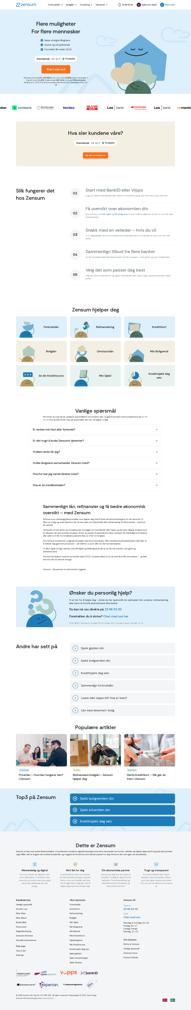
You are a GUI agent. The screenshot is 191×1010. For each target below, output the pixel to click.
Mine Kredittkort (77, 935)
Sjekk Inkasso (76, 962)
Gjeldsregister (76, 940)
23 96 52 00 (113, 609)
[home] (26, 5)
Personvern (21, 926)
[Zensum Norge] (165, 1000)
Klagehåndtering (23, 931)
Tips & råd (21, 950)
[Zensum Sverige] (172, 1000)
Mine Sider (21, 913)
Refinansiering (76, 913)
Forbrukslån (75, 904)
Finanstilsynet (47, 998)
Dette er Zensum (131, 944)
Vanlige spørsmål (24, 904)
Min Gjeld (107, 214)
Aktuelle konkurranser (26, 940)
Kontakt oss (21, 909)
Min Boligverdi (121, 214)
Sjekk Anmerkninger (79, 958)
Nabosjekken (76, 953)
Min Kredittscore (77, 944)
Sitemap (20, 955)
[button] (56, 4)
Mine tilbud (21, 918)
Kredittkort (75, 909)
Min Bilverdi (75, 931)
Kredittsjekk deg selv (79, 949)
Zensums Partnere (24, 935)
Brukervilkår (21, 922)
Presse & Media (130, 957)
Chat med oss (131, 917)
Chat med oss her (115, 616)
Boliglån (73, 918)
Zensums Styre (130, 953)
